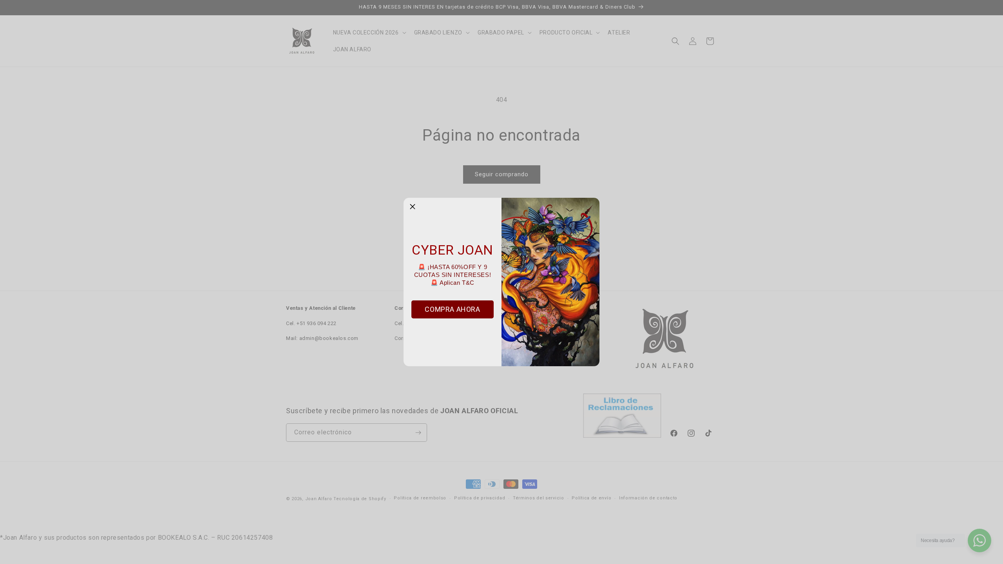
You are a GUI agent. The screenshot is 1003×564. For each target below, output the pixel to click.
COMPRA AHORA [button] (452, 309)
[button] (412, 207)
